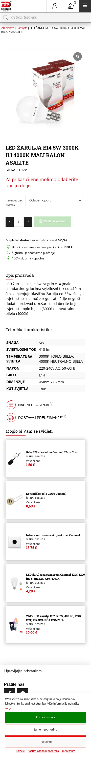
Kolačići (20, 751)
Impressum (68, 751)
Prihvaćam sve (45, 717)
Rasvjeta (21, 28)
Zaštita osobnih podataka (43, 751)
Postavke (46, 742)
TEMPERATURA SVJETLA (14, 203)
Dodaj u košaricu (55, 221)
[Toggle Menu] (85, 6)
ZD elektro (7, 28)
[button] (46, 405)
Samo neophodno (45, 729)
